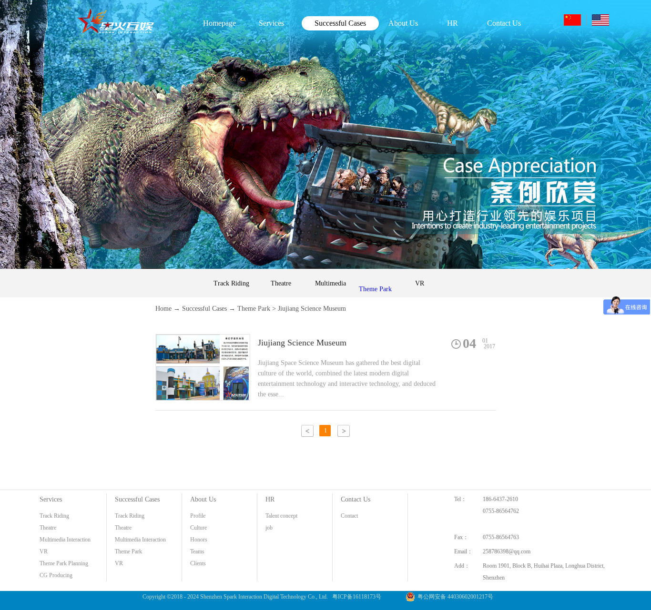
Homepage (219, 23)
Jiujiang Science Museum (312, 308)
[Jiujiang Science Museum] (203, 340)
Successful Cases (204, 308)
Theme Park (253, 308)
